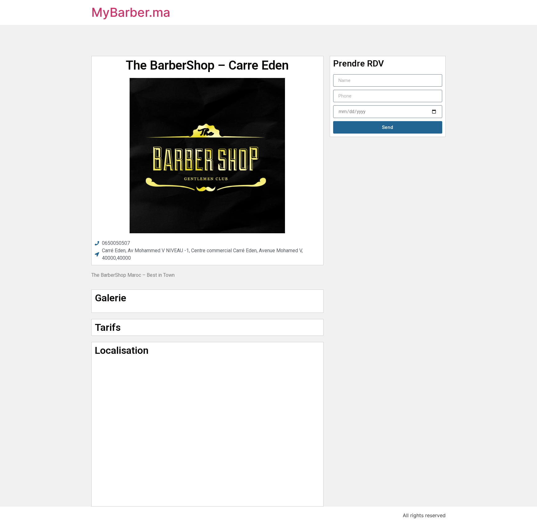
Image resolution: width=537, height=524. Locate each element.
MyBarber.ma (130, 12)
